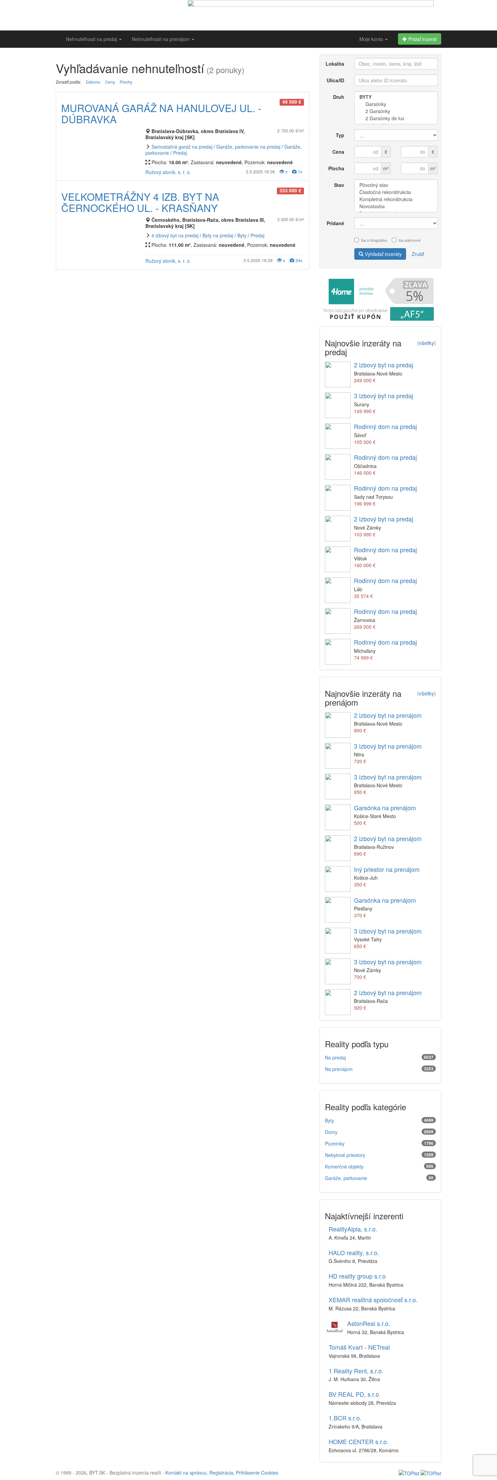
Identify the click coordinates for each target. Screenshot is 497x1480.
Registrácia (221, 1472)
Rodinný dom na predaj (385, 426)
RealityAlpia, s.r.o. (353, 1228)
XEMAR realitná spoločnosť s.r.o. (373, 1299)
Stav (339, 184)
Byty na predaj (218, 235)
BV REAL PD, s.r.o (354, 1394)
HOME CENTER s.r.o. (358, 1441)
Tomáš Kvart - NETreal (359, 1347)
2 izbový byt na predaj (383, 364)
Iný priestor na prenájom (387, 869)
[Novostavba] (396, 206)
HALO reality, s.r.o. (354, 1252)
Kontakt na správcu (186, 1472)
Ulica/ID (335, 80)
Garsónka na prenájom (385, 807)
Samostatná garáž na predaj (181, 146)
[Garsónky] (396, 104)
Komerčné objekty (344, 1166)
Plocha (336, 168)
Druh (338, 96)
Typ (340, 135)
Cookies (269, 1472)
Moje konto (371, 39)
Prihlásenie (248, 1472)
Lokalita (335, 63)
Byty (241, 235)
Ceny (110, 82)
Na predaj (335, 1057)
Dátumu (93, 82)
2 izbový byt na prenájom (388, 715)
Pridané (335, 223)
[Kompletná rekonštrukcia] (396, 199)
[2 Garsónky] (396, 111)
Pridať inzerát (422, 39)
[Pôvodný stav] (396, 185)
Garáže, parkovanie (346, 1178)
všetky (426, 342)
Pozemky (335, 1143)
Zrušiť (418, 254)
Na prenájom (339, 1069)
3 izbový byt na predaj (383, 395)
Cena (338, 151)
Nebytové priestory (345, 1155)
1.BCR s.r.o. (345, 1417)
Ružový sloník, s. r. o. (168, 172)
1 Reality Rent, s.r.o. (356, 1370)
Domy (331, 1132)
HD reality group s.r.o (357, 1275)
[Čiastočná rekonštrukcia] (396, 192)
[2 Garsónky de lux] (396, 118)
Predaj (180, 152)
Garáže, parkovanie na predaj (248, 146)
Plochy (126, 82)
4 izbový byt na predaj (174, 235)
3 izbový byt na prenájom (388, 746)
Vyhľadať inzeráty (382, 254)
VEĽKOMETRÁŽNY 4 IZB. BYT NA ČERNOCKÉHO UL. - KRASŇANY (140, 202)
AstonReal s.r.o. (368, 1323)
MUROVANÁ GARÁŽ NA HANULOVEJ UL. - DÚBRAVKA (161, 113)
